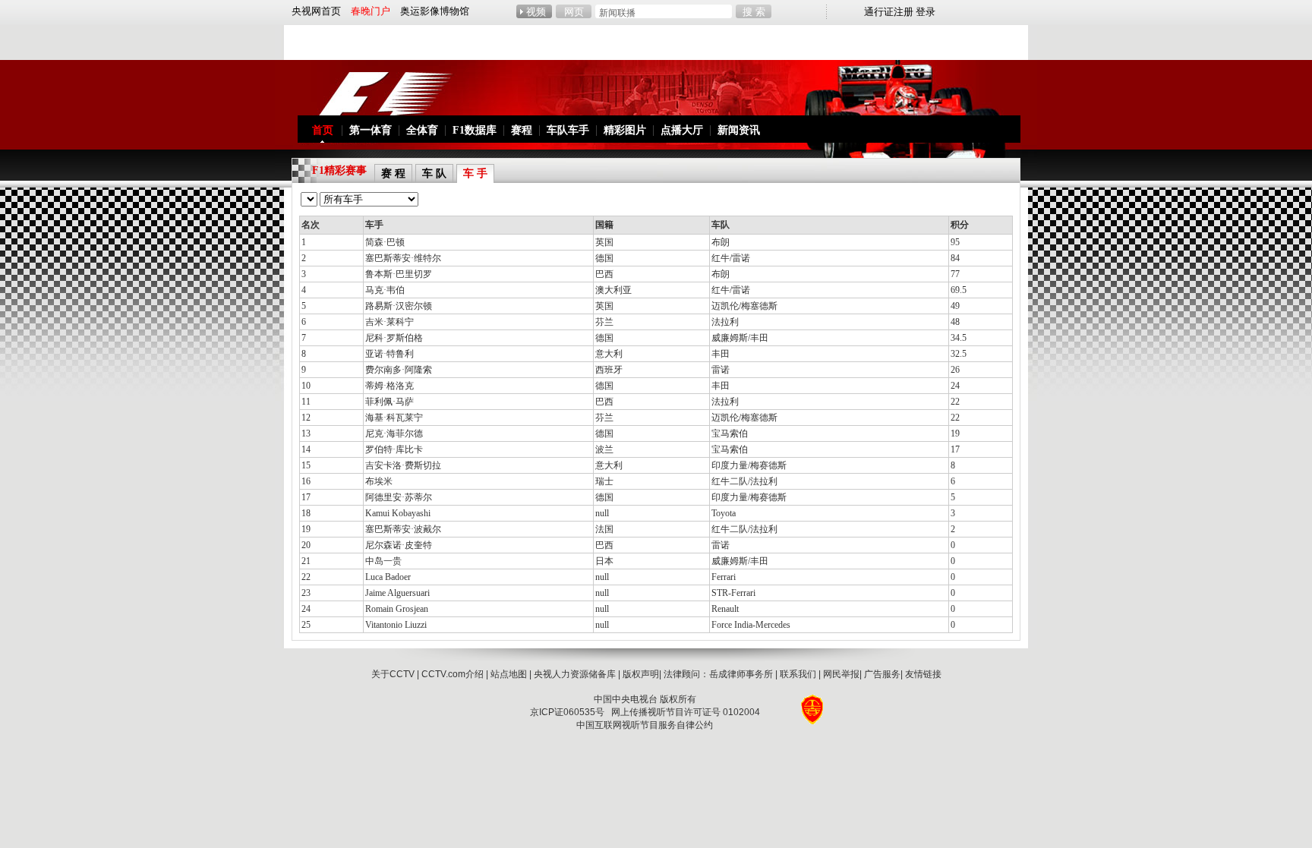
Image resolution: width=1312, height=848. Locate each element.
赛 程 (393, 173)
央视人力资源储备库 (575, 674)
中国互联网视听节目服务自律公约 (644, 725)
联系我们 (798, 674)
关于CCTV (393, 674)
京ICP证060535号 (567, 712)
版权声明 (641, 674)
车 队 (434, 173)
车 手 (475, 173)
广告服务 (882, 674)
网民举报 (841, 674)
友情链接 (923, 674)
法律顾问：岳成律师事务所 (718, 674)
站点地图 (508, 674)
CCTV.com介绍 (452, 674)
